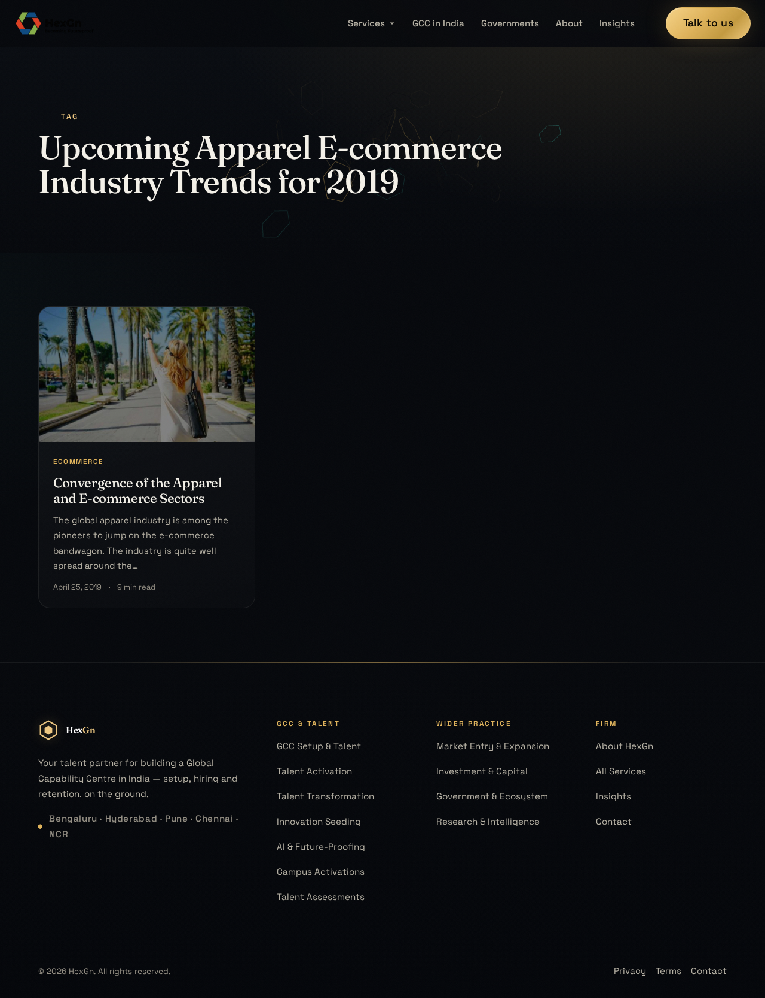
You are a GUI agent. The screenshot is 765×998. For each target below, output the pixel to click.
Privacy (630, 970)
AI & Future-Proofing (321, 846)
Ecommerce (78, 461)
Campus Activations (321, 871)
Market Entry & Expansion (492, 746)
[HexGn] (55, 23)
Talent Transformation (325, 796)
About (569, 23)
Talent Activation (314, 771)
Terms (668, 970)
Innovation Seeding (319, 821)
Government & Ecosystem (492, 796)
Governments (510, 23)
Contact (614, 821)
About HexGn (624, 746)
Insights (617, 23)
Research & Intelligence (488, 821)
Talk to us (708, 22)
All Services (621, 771)
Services (366, 23)
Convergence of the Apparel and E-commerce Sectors (137, 490)
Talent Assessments (321, 896)
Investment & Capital (482, 771)
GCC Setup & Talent (319, 746)
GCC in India (438, 23)
